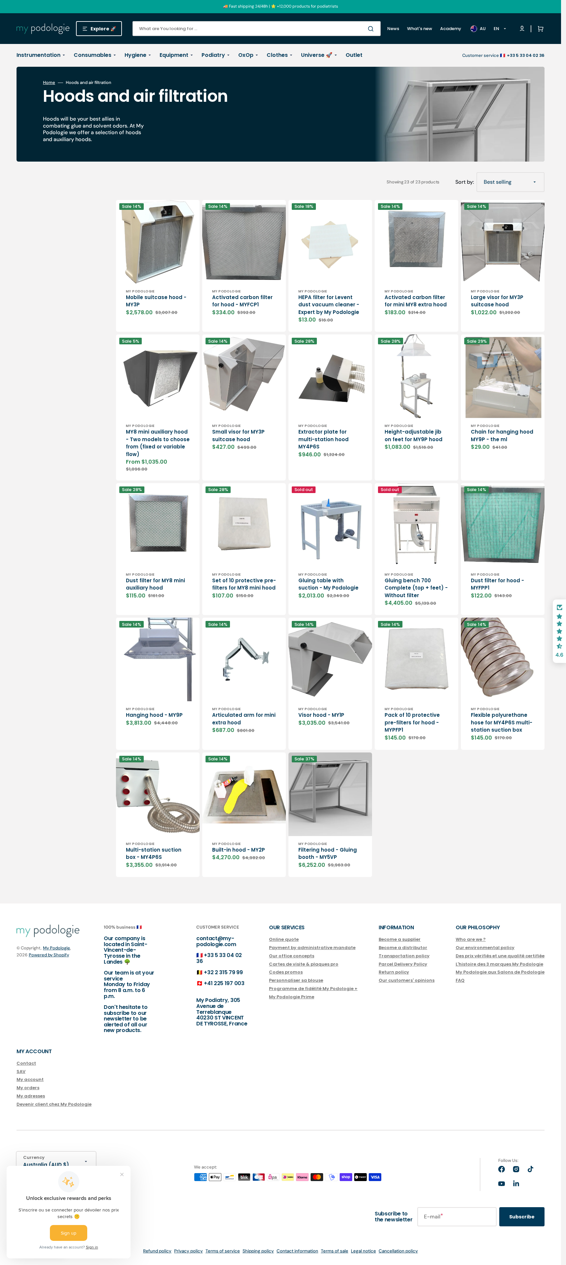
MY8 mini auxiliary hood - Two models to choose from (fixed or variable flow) (158, 443)
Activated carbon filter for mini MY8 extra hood (416, 301)
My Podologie (56, 948)
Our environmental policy (485, 947)
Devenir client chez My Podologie (54, 1104)
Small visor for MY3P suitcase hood (238, 435)
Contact (26, 1063)
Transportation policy (404, 956)
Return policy (394, 972)
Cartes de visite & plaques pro (303, 964)
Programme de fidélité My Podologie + (313, 988)
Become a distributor (403, 947)
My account (30, 1079)
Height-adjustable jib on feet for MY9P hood (413, 435)
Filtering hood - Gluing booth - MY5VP (327, 853)
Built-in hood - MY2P (238, 849)
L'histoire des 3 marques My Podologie (499, 964)
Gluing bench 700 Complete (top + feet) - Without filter (416, 588)
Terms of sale (334, 1251)
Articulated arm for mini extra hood (244, 718)
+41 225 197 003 (224, 983)
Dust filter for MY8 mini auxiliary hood (155, 584)
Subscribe (522, 1216)
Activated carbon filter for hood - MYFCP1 (242, 301)
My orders (28, 1088)
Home (49, 82)
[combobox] (256, 28)
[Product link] (158, 266)
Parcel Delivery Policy (403, 964)
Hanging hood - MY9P (154, 714)
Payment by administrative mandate (312, 947)
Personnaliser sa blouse (296, 980)
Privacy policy (188, 1251)
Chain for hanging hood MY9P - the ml (502, 435)
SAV (21, 1071)
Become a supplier (400, 939)
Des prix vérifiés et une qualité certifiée (500, 956)
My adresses (31, 1096)
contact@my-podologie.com (216, 941)
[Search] (372, 28)
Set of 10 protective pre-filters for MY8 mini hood (244, 584)
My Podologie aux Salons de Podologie (500, 972)
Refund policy (157, 1251)
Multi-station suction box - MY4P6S (153, 853)
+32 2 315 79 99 (223, 972)
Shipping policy (258, 1251)
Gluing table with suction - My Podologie (328, 584)
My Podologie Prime (291, 997)
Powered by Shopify (49, 955)
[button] (539, 28)
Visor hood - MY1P (321, 714)
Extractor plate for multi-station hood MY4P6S (323, 439)
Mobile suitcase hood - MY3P (156, 301)
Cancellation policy (398, 1251)
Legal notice (363, 1251)
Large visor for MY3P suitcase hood (497, 301)
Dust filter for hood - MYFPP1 (497, 584)
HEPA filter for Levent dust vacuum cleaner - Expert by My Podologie (328, 305)
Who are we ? (471, 939)
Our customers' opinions (406, 980)
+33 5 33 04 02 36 (219, 958)
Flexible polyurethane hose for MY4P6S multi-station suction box (501, 722)
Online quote (284, 939)
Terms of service (223, 1251)
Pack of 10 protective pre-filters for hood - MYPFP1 (412, 722)
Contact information (297, 1251)
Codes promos (286, 972)
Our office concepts (291, 956)
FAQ (460, 980)
